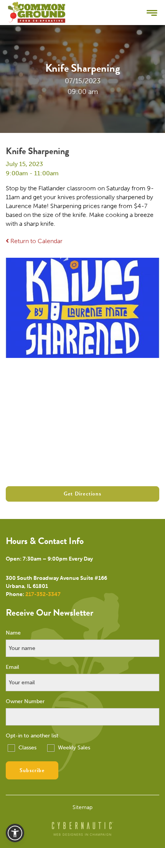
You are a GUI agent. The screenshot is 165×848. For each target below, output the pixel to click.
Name (13, 633)
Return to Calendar (36, 241)
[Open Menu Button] (152, 12)
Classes (26, 747)
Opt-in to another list (32, 736)
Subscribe (32, 770)
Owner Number (25, 701)
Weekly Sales (73, 747)
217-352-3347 (43, 594)
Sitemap (82, 807)
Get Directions (82, 494)
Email (12, 667)
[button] (15, 832)
